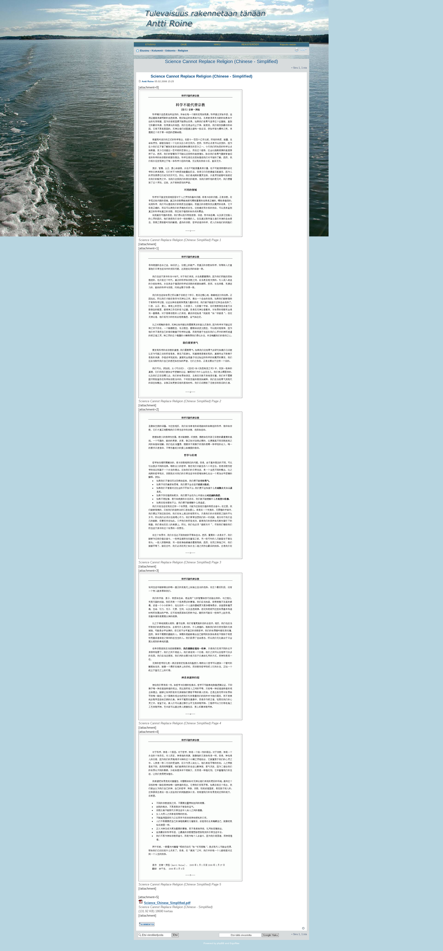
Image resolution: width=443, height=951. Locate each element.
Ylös (303, 928)
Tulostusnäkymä (296, 50)
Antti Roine (148, 81)
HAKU (217, 44)
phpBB (220, 943)
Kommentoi (145, 923)
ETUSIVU (150, 44)
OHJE (184, 44)
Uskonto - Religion (176, 50)
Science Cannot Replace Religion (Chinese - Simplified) (221, 61)
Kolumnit (157, 50)
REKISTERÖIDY (250, 44)
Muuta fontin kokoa (303, 50)
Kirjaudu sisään (288, 44)
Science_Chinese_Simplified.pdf (167, 903)
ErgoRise (234, 943)
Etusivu (144, 50)
